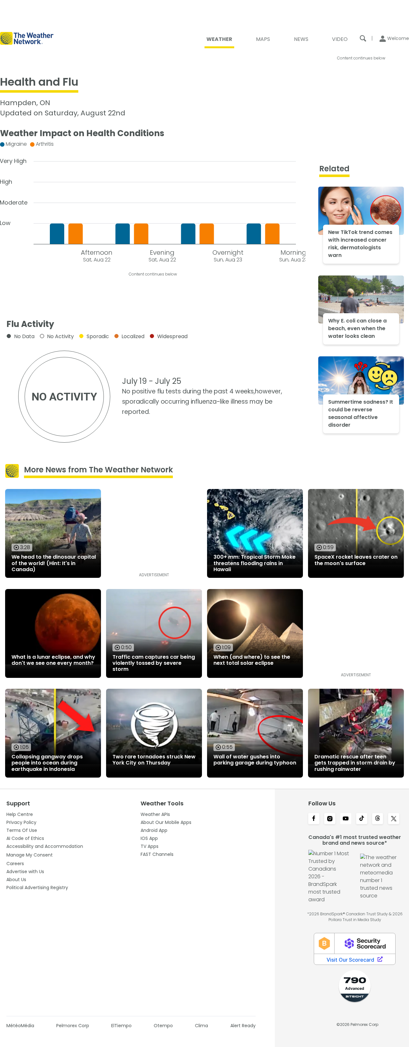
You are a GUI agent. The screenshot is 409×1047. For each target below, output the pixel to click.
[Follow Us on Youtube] (346, 819)
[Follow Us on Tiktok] (362, 819)
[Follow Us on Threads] (378, 819)
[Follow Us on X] (394, 819)
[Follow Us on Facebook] (314, 819)
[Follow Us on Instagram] (330, 819)
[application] (152, 200)
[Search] (363, 38)
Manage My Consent (29, 855)
